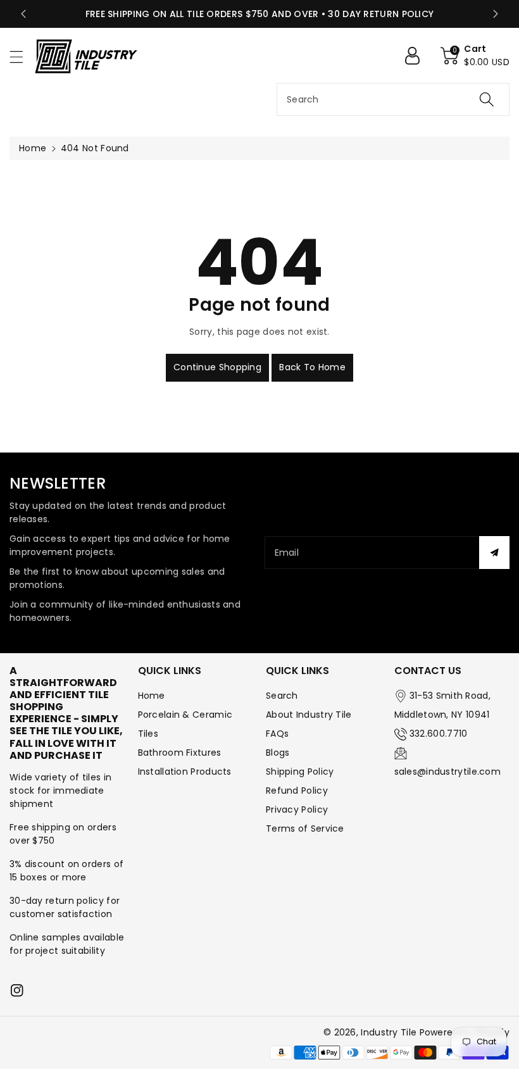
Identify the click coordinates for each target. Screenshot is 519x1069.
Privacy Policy (297, 809)
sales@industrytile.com (447, 771)
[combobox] (393, 99)
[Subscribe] (494, 552)
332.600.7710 (439, 733)
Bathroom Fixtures (180, 752)
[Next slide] (496, 14)
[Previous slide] (23, 14)
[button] (22, 57)
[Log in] (417, 56)
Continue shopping (217, 367)
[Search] (487, 99)
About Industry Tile (309, 714)
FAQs (277, 733)
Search (282, 695)
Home (32, 148)
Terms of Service (305, 828)
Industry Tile (388, 1032)
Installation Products (185, 771)
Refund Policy (297, 790)
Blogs (278, 752)
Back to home (312, 367)
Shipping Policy (300, 771)
